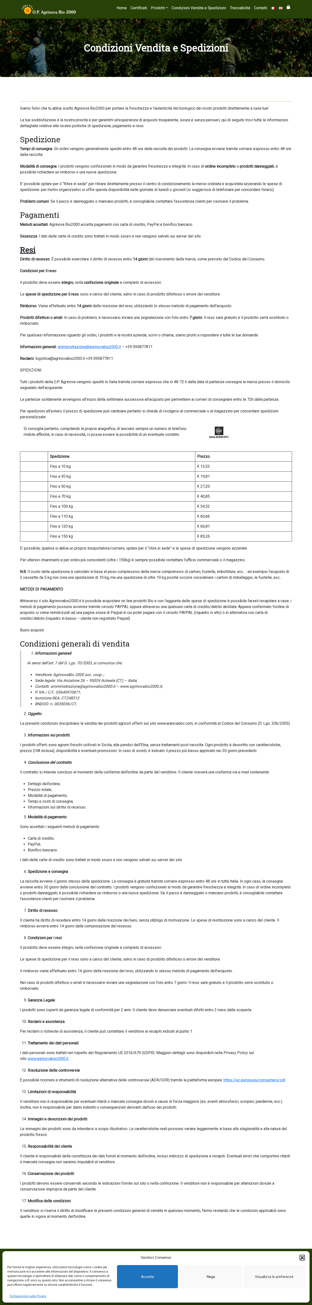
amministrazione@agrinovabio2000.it (89, 346)
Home (122, 8)
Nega (211, 1277)
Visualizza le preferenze (274, 1277)
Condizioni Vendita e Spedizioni (199, 8)
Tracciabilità (240, 8)
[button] (302, 1257)
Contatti (260, 8)
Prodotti (158, 8)
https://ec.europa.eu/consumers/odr (254, 1080)
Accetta (147, 1277)
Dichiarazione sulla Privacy (28, 1296)
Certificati (139, 8)
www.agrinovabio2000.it (48, 1058)
